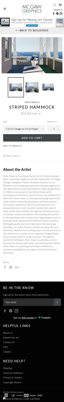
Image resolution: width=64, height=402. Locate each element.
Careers (7, 351)
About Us (8, 332)
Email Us (58, 9)
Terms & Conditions (13, 372)
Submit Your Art (11, 337)
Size (5, 121)
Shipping (7, 368)
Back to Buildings (34, 30)
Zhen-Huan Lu (32, 102)
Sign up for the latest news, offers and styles (26, 294)
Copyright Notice (12, 382)
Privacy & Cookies (12, 377)
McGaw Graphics (17, 392)
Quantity (52, 121)
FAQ (5, 347)
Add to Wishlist (13, 146)
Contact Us (9, 342)
